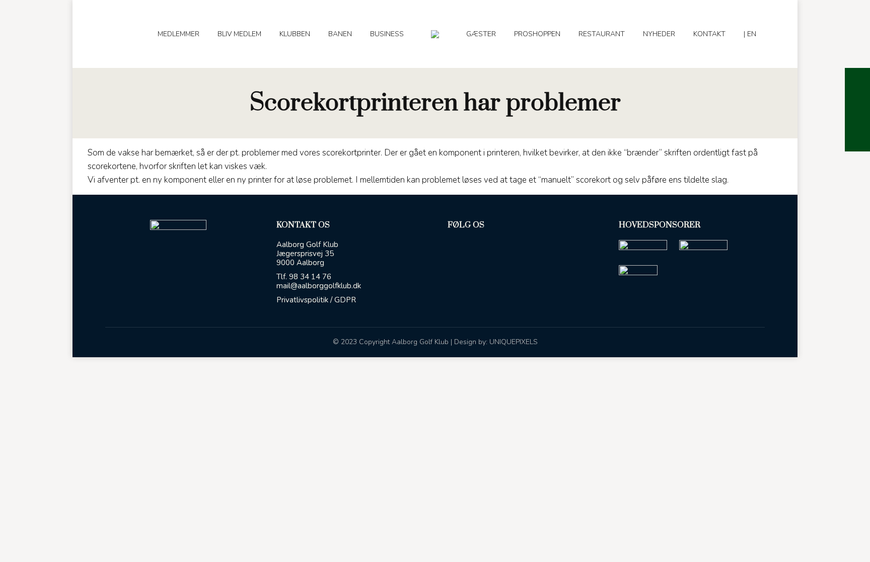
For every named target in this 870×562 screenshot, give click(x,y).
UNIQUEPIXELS (513, 342)
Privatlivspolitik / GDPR (316, 300)
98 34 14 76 (310, 277)
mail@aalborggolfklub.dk (318, 286)
